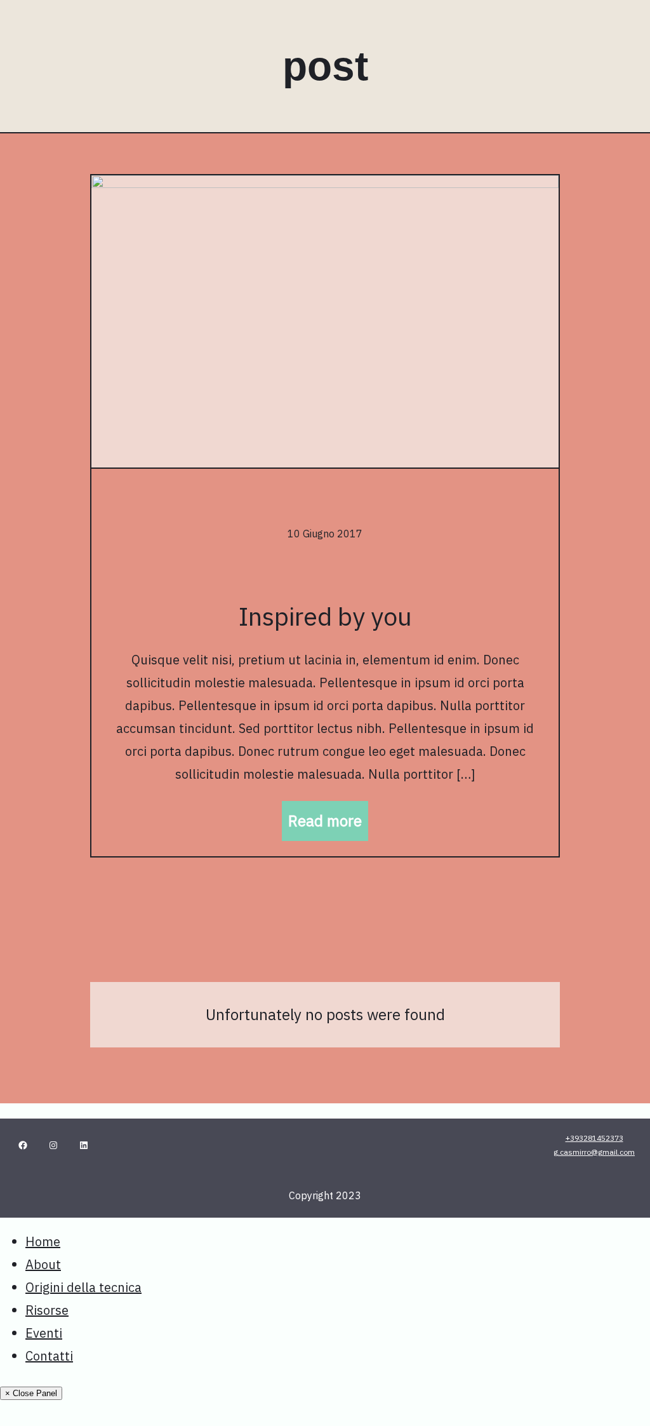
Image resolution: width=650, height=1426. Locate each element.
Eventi (43, 1333)
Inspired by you (325, 616)
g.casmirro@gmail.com (594, 1152)
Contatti (49, 1355)
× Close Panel (31, 1393)
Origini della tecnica (83, 1287)
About (43, 1264)
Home (42, 1241)
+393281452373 (594, 1138)
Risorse (47, 1310)
